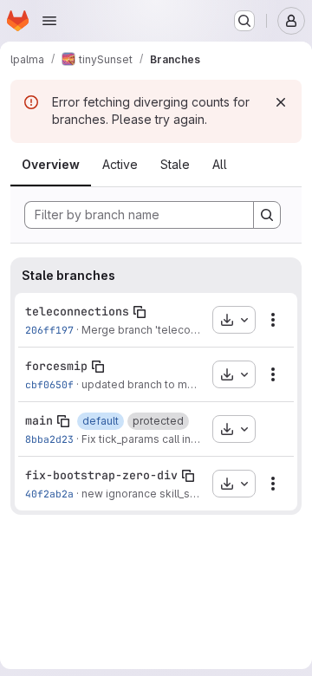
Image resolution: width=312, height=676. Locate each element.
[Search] (267, 215)
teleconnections (77, 311)
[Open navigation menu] (49, 21)
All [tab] (219, 164)
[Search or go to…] (244, 20)
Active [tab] (120, 164)
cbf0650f (49, 384)
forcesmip (56, 366)
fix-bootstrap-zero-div (101, 475)
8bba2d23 (49, 438)
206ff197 (49, 329)
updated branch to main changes (165, 384)
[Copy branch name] (139, 312)
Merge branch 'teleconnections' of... (172, 329)
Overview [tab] (51, 164)
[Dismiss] (280, 102)
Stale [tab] (175, 164)
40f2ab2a (49, 493)
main (39, 420)
